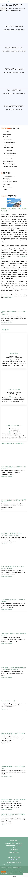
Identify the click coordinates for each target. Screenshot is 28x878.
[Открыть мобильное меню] (1, 1)
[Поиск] (27, 1)
